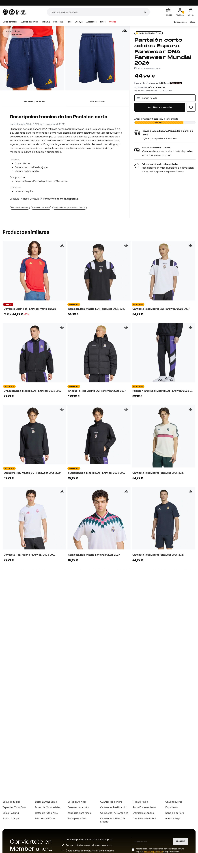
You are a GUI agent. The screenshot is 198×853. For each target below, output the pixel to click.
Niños (102, 22)
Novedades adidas (19, 207)
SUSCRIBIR (180, 841)
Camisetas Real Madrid (113, 807)
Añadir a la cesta (162, 107)
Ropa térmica (140, 801)
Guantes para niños (78, 807)
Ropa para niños (77, 818)
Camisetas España (143, 812)
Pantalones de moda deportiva (60, 198)
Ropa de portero (174, 812)
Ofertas (112, 22)
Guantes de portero (29, 22)
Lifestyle (79, 22)
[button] (165, 151)
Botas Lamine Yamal (46, 801)
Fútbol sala (58, 22)
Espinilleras (171, 807)
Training (46, 22)
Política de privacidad (153, 852)
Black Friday (172, 818)
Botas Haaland (10, 812)
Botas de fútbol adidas (48, 807)
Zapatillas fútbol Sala (14, 807)
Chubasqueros (173, 801)
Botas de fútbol (10, 22)
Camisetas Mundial (41, 207)
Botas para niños (77, 801)
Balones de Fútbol (45, 818)
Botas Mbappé (10, 818)
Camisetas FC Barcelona (114, 812)
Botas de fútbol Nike (46, 812)
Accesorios (91, 22)
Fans (69, 22)
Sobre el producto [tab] (34, 101)
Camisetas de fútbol (144, 818)
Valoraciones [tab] (97, 101)
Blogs (192, 22)
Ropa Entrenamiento (144, 807)
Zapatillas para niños (79, 812)
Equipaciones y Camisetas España (69, 207)
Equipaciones (180, 22)
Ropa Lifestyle (31, 198)
